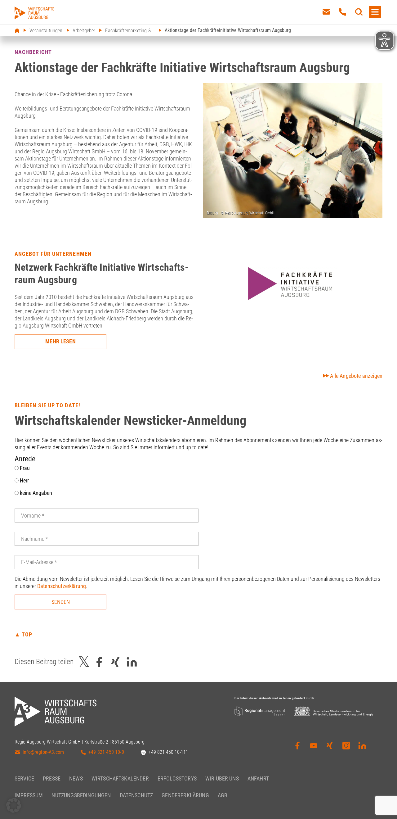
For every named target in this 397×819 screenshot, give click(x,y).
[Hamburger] (375, 12)
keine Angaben (35, 493)
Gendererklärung (185, 795)
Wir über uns (222, 778)
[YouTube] (313, 747)
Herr (24, 480)
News (76, 778)
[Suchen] (359, 12)
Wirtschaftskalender (120, 778)
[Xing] (329, 747)
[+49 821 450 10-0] (342, 12)
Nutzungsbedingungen (81, 795)
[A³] (34, 13)
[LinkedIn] (362, 747)
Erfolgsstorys (177, 778)
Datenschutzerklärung (61, 586)
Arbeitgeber (84, 31)
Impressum (29, 795)
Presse (51, 778)
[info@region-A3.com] (326, 12)
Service (24, 778)
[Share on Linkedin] (132, 662)
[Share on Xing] (115, 662)
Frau (24, 468)
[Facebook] (297, 747)
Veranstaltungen (45, 31)
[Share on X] (84, 662)
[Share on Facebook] (99, 662)
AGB (222, 795)
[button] (13, 805)
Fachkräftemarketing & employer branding (130, 31)
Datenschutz (136, 795)
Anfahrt (258, 778)
